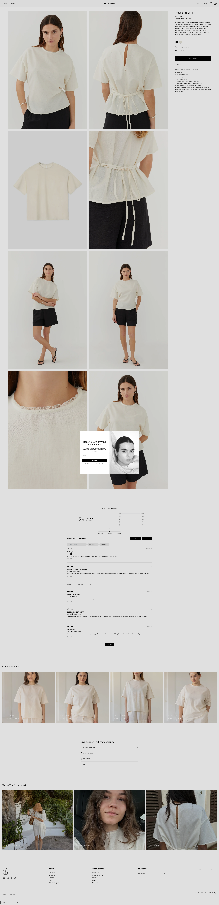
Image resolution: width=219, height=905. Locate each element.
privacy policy (101, 463)
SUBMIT (94, 460)
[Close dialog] (138, 432)
